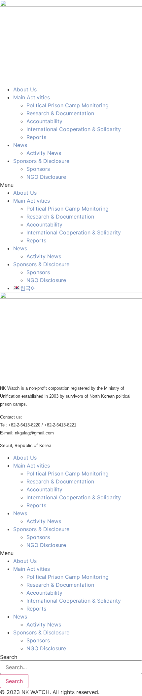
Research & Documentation (60, 113)
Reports (36, 137)
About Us (25, 89)
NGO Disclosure (46, 177)
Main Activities (31, 97)
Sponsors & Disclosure (41, 161)
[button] (71, 185)
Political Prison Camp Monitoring (67, 105)
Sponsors (38, 169)
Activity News (43, 153)
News (20, 145)
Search (8, 657)
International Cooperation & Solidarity (73, 129)
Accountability (44, 121)
